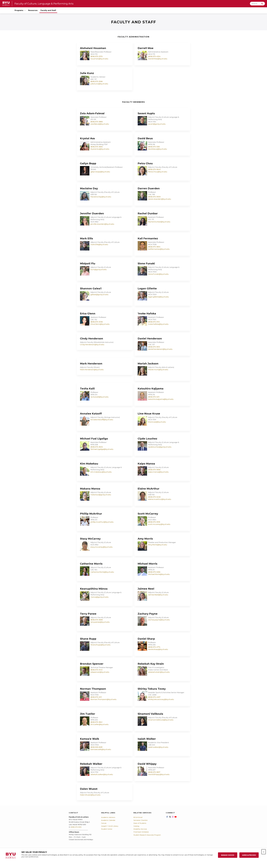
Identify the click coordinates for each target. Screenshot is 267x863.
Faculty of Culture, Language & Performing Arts (43, 3)
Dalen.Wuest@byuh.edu (90, 795)
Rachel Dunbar (148, 213)
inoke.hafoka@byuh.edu (158, 324)
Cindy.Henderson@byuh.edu (92, 345)
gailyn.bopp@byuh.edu (100, 172)
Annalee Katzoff (91, 413)
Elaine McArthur (148, 488)
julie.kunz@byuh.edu (99, 84)
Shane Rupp (88, 638)
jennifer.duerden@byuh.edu (102, 224)
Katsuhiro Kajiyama (150, 388)
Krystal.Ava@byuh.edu (99, 149)
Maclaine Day (89, 188)
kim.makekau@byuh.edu (101, 472)
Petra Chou (145, 163)
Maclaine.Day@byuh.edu (100, 197)
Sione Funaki (146, 263)
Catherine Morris (91, 563)
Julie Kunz (87, 73)
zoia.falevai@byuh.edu (99, 124)
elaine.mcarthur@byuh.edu (159, 499)
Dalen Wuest (88, 788)
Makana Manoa (90, 488)
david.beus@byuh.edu (157, 149)
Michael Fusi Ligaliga (94, 438)
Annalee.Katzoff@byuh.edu (101, 420)
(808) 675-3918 (154, 522)
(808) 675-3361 (154, 147)
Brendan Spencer (91, 663)
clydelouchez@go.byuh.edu (159, 447)
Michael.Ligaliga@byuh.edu (101, 449)
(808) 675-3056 (96, 322)
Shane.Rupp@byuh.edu (100, 645)
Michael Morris (147, 563)
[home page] (6, 4)
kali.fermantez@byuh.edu (159, 249)
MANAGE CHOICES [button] (227, 855)
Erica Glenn (87, 313)
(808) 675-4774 (154, 647)
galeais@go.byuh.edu (99, 295)
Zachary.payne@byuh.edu (159, 620)
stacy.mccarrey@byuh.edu (101, 547)
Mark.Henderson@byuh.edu (92, 370)
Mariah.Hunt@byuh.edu (158, 370)
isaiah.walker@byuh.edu (158, 747)
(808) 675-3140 (96, 670)
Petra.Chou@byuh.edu (157, 172)
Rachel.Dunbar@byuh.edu (159, 222)
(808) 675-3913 (154, 347)
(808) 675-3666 (154, 470)
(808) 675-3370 (96, 56)
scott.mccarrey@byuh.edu (159, 524)
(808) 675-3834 (154, 247)
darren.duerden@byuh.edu (159, 199)
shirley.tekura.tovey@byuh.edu (161, 699)
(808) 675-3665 (96, 147)
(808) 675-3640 (154, 169)
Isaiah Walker (147, 738)
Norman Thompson (93, 688)
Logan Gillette (147, 288)
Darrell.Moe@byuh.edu (157, 59)
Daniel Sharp (146, 638)
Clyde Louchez (147, 438)
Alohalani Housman (93, 48)
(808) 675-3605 (96, 447)
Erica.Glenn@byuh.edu (100, 324)
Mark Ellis (86, 238)
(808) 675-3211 (153, 397)
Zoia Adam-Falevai (92, 113)
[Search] (262, 3)
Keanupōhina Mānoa (94, 588)
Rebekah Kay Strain (151, 663)
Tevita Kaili (87, 388)
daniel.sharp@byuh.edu (158, 649)
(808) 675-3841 (96, 722)
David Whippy (147, 763)
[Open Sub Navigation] (25, 10)
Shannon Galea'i (90, 288)
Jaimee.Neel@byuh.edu (158, 595)
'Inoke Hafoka (147, 313)
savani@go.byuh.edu (157, 124)
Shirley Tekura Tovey (152, 688)
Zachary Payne (147, 613)
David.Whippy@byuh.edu (159, 774)
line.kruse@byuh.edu (157, 422)
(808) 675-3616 (76, 827)
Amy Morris (145, 538)
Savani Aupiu (146, 113)
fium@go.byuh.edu (98, 270)
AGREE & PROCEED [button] (249, 855)
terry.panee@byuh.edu (100, 622)
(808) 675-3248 (154, 497)
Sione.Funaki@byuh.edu (158, 274)
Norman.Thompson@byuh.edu (103, 699)
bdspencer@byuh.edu (99, 672)
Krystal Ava (87, 138)
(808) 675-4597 (154, 697)
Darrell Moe (145, 48)
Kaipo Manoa (146, 463)
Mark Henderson (91, 363)
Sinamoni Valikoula (150, 713)
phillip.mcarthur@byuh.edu (102, 522)
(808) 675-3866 (96, 122)
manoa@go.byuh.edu (99, 597)
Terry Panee (88, 613)
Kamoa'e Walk (89, 738)
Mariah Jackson (148, 363)
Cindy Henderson (91, 338)
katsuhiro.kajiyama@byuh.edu (161, 399)
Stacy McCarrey (90, 538)
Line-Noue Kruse (149, 413)
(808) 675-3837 (154, 772)
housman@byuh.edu (99, 59)
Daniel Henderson (150, 338)
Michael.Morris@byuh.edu (159, 574)
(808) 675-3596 (96, 81)
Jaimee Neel (146, 588)
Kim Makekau (89, 463)
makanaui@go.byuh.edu (100, 495)
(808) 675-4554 (154, 56)
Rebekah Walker (91, 763)
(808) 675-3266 (154, 572)
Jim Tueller (87, 713)
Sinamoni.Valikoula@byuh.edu (160, 720)
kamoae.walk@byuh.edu (100, 749)
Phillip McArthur (91, 513)
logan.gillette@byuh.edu (158, 297)
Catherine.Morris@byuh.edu (102, 572)
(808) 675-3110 (154, 322)
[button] (263, 851)
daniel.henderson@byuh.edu (160, 349)
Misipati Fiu (87, 263)
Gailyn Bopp (88, 163)
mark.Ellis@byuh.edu (99, 244)
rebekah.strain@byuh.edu (159, 672)
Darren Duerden (149, 188)
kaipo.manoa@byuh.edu (158, 472)
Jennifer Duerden (92, 213)
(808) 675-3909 (154, 197)
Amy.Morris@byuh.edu (157, 545)
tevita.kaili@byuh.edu (99, 397)
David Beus (145, 138)
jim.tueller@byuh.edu (99, 724)
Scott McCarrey (148, 513)
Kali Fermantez (148, 238)
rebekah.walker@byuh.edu (101, 774)
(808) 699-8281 (96, 747)
